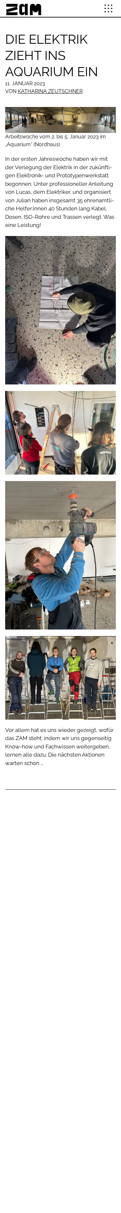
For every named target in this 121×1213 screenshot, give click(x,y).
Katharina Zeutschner (50, 91)
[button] (108, 8)
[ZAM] (24, 8)
